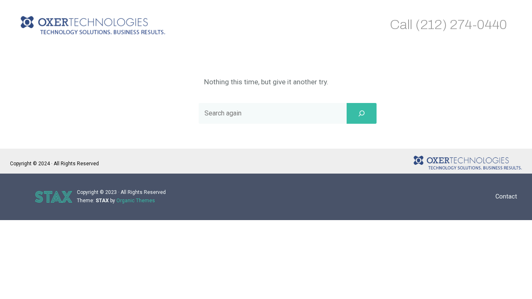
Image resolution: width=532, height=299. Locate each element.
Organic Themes (135, 200)
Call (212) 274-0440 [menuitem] (448, 24)
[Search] (362, 113)
